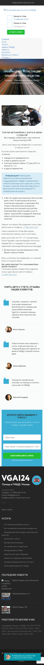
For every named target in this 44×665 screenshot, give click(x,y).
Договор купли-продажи (13, 542)
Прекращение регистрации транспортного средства (20, 533)
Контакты (6, 52)
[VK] (4, 503)
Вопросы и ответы (10, 55)
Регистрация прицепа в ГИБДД (16, 566)
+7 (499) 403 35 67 (30, 227)
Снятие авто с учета (12, 539)
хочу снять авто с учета (22, 456)
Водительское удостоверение (16, 554)
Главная (5, 39)
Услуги (5, 44)
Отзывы (5, 57)
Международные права (13, 550)
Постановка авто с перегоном (15, 546)
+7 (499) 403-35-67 (18, 492)
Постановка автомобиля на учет (16, 524)
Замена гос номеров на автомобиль (18, 558)
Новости (5, 49)
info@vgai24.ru (13, 495)
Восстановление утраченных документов (20, 528)
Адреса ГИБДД (8, 47)
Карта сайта (7, 509)
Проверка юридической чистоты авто (19, 562)
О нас (4, 42)
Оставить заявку (16, 32)
